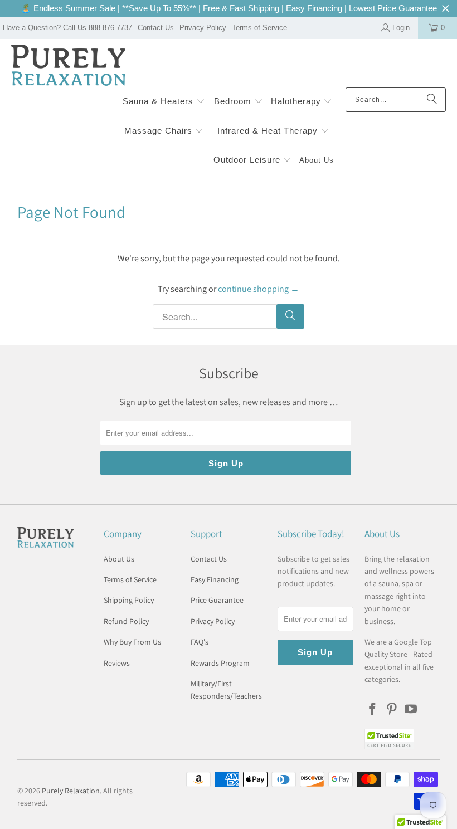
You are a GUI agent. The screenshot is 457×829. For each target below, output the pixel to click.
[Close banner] (445, 8)
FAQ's (199, 642)
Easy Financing (215, 579)
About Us (119, 559)
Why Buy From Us (132, 642)
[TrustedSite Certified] (389, 739)
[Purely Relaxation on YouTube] (411, 709)
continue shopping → (258, 289)
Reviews (117, 663)
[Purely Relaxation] (68, 66)
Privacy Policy (202, 27)
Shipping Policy (129, 600)
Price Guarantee (217, 600)
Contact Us (156, 27)
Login (401, 27)
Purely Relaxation (71, 791)
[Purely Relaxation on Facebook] (372, 709)
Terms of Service (259, 27)
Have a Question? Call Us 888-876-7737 (67, 27)
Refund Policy (126, 621)
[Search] (432, 99)
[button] (164, 102)
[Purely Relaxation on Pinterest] (391, 709)
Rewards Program (220, 663)
